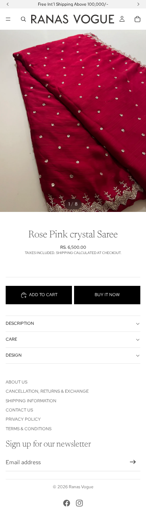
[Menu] (8, 19)
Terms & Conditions (28, 429)
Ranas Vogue (81, 487)
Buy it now (107, 295)
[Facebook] (66, 503)
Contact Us (19, 410)
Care (11, 339)
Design (14, 355)
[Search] (23, 19)
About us (16, 382)
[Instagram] (79, 503)
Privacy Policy (23, 419)
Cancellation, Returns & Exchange (47, 391)
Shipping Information (31, 401)
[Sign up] (132, 462)
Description (20, 323)
